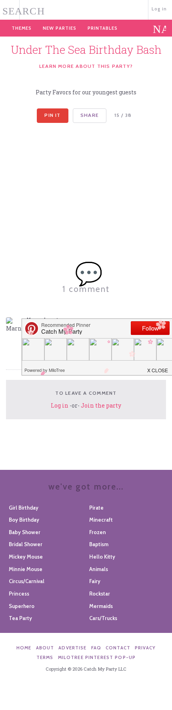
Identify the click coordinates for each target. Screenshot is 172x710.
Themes (22, 28)
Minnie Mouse (25, 569)
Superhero (21, 606)
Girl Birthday (23, 507)
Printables (103, 28)
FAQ (96, 648)
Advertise (72, 648)
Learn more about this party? (86, 66)
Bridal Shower (25, 544)
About (45, 648)
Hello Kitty (102, 556)
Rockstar (99, 593)
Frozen (97, 532)
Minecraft (101, 519)
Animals (98, 569)
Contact (118, 648)
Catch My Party (86, 9)
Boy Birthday (24, 519)
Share (89, 115)
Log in (159, 9)
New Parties (59, 28)
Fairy (94, 581)
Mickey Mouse (26, 556)
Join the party (101, 405)
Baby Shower (24, 532)
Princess (19, 593)
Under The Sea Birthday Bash (86, 49)
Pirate (96, 507)
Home (24, 648)
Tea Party (20, 618)
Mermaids (101, 606)
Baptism (98, 544)
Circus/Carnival (26, 581)
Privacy (145, 648)
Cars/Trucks (103, 618)
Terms (45, 657)
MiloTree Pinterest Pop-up (97, 657)
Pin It (52, 115)
